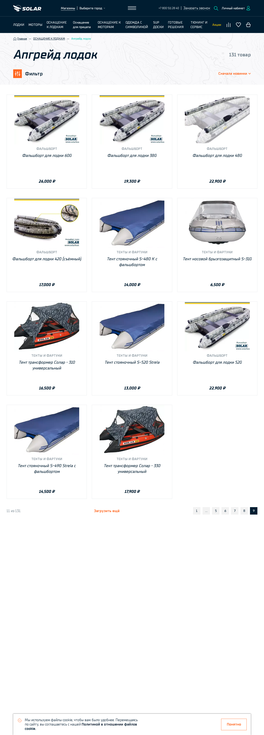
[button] (196, 8)
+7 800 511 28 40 (169, 8)
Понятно (234, 724)
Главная (22, 38)
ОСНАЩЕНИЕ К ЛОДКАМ (49, 38)
